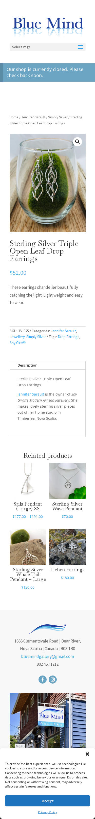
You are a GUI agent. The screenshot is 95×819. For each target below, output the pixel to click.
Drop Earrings (68, 336)
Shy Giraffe (18, 342)
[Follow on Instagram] (53, 679)
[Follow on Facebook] (43, 679)
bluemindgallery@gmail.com (47, 656)
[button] (87, 754)
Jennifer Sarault (33, 117)
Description (27, 365)
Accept (47, 800)
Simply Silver (58, 117)
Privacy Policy (47, 812)
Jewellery (17, 336)
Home (14, 117)
